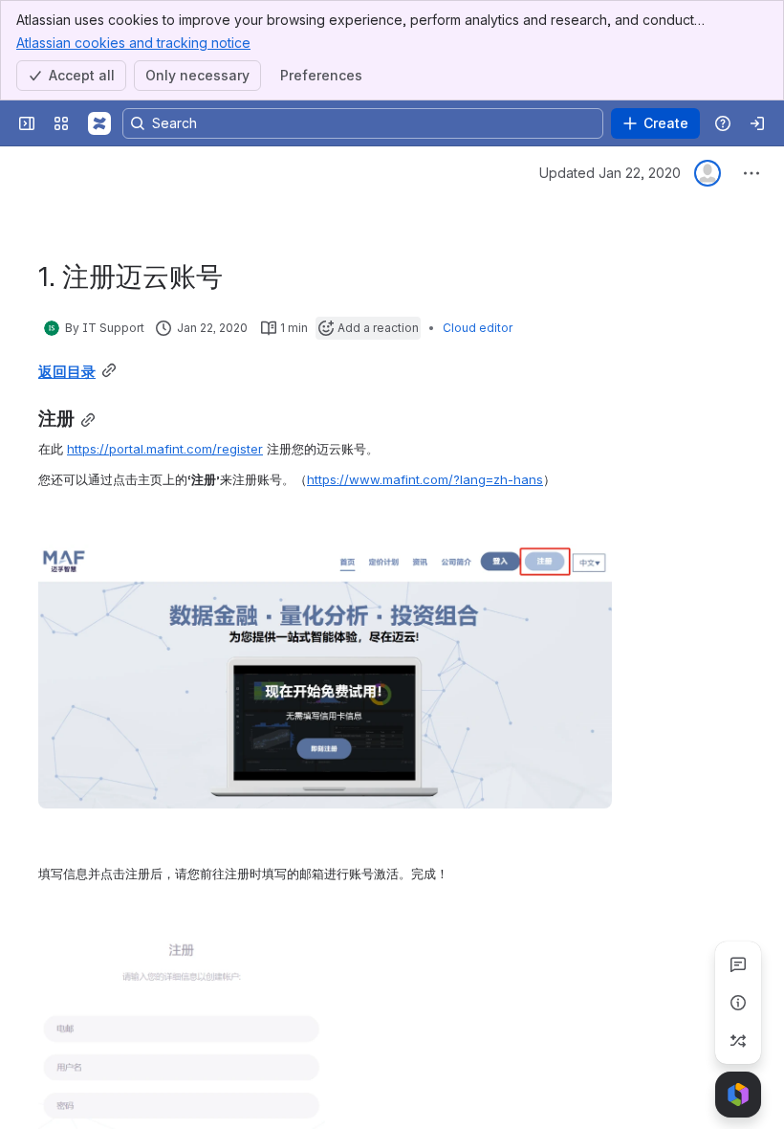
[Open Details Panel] (738, 1002)
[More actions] (751, 173)
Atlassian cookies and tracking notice (133, 42)
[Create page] (738, 1041)
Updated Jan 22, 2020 (610, 173)
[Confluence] (99, 123)
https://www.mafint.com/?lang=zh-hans (425, 479)
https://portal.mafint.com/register (165, 448)
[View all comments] (738, 964)
